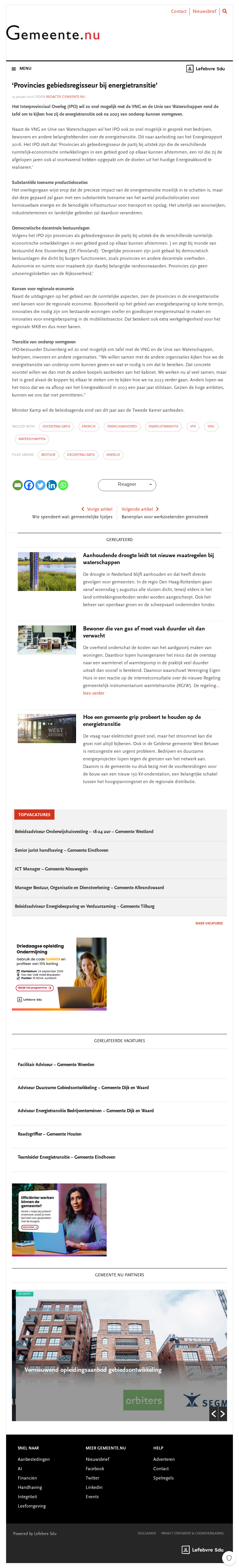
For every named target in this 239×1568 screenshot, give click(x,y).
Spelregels (163, 1478)
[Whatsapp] (63, 485)
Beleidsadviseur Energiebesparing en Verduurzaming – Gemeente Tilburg (84, 906)
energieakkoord (122, 426)
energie (89, 426)
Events (92, 1497)
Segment (20, 1294)
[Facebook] (29, 485)
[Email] (18, 485)
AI (20, 1469)
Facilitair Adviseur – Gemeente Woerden (56, 1065)
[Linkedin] (52, 485)
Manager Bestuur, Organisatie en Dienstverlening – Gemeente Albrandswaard (89, 888)
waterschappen (31, 439)
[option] (119, 1355)
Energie (113, 455)
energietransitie (163, 426)
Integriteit (27, 1497)
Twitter (92, 1478)
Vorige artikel (100, 509)
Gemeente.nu (52, 36)
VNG (211, 426)
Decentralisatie (81, 455)
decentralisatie (56, 426)
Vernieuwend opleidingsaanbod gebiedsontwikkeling (89, 1370)
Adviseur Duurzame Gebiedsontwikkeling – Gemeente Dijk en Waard (83, 1088)
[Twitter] (40, 485)
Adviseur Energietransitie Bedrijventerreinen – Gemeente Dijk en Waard (86, 1111)
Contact (179, 11)
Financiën (27, 1478)
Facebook (95, 1469)
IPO (193, 426)
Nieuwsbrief (204, 11)
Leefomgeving (32, 1506)
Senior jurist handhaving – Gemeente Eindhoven (61, 850)
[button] (213, 1414)
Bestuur (48, 455)
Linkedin (94, 1487)
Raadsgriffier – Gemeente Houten (50, 1134)
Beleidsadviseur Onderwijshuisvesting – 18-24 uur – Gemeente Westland (84, 832)
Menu (25, 69)
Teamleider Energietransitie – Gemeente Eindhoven (66, 1157)
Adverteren (164, 1459)
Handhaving (30, 1487)
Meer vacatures (209, 923)
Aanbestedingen (34, 1459)
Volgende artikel (137, 509)
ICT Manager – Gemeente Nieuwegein (51, 869)
